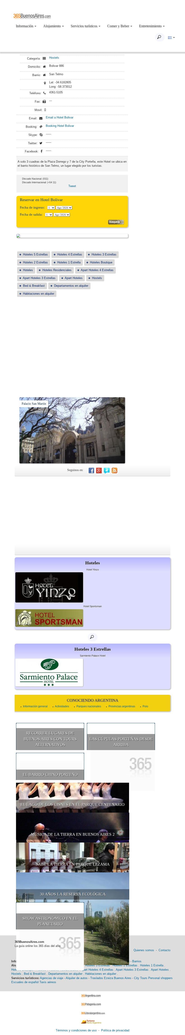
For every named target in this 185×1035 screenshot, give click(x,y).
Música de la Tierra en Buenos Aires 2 (73, 834)
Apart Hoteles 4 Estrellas (97, 270)
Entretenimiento (150, 26)
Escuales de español (25, 982)
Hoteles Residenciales (57, 270)
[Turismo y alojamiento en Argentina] (92, 995)
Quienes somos (144, 950)
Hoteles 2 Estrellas (35, 262)
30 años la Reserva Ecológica (73, 894)
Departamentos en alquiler (71, 285)
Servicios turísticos (84, 26)
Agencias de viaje (51, 978)
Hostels (54, 57)
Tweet (72, 186)
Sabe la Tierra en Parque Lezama (73, 864)
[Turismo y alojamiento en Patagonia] (92, 1004)
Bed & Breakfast (34, 285)
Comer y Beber (118, 26)
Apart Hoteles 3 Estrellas (39, 278)
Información (25, 26)
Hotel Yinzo (92, 569)
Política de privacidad (115, 1030)
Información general (35, 706)
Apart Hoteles (74, 278)
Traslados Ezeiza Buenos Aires (110, 978)
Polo (145, 706)
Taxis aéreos (47, 982)
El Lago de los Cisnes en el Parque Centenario (73, 804)
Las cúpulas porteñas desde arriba (121, 742)
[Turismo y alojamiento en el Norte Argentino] (92, 1021)
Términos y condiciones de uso (76, 1030)
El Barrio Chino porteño (50, 774)
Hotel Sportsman (92, 606)
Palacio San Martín (34, 403)
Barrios (136, 961)
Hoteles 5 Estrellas (35, 254)
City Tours (140, 978)
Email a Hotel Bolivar (59, 117)
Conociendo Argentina (92, 700)
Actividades (62, 706)
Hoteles (28, 270)
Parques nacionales (88, 706)
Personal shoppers (160, 978)
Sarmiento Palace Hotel (92, 655)
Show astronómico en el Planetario (50, 921)
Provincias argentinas (122, 706)
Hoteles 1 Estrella (69, 262)
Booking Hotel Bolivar (60, 126)
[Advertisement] (72, 336)
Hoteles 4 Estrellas (69, 254)
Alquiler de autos (77, 978)
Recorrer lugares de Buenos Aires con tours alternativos (50, 739)
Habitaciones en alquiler (38, 293)
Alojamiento (52, 26)
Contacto (164, 950)
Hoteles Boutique (101, 262)
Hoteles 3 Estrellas (104, 254)
